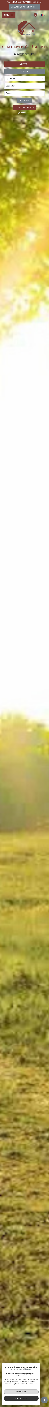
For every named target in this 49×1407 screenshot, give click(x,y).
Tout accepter (21, 1398)
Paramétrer (21, 1392)
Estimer (24, 71)
